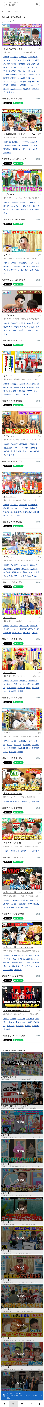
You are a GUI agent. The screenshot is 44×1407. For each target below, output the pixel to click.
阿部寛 (13, 1019)
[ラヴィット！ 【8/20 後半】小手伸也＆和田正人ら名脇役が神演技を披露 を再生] (22, 301)
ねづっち (16, 394)
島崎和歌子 (31, 959)
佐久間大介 (8, 569)
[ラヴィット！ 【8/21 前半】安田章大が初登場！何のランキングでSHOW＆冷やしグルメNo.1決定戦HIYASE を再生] (22, 241)
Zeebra (19, 515)
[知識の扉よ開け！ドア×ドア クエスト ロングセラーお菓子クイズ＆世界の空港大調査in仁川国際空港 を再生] (22, 120)
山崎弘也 (33, 142)
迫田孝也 (10, 1022)
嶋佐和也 (32, 82)
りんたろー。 (16, 89)
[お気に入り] (22, 1404)
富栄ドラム (11, 959)
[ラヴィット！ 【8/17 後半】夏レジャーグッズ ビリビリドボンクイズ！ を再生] (22, 659)
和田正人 (25, 394)
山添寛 (9, 576)
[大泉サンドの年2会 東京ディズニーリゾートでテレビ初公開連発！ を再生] (22, 779)
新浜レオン (27, 572)
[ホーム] (4, 1404)
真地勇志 (7, 153)
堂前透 (31, 74)
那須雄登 (21, 64)
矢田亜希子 (22, 71)
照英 (30, 904)
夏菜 (30, 955)
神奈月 (15, 149)
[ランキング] (30, 1404)
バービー (23, 149)
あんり (9, 60)
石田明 (13, 78)
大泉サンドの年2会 (12, 793)
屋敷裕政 (23, 82)
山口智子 (33, 145)
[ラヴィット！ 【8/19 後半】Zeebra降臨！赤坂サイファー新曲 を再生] (22, 483)
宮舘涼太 (33, 565)
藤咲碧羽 (17, 451)
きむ (32, 209)
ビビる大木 (31, 64)
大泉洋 (6, 801)
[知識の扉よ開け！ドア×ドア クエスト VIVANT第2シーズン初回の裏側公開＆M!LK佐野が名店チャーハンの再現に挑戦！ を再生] (22, 933)
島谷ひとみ (27, 451)
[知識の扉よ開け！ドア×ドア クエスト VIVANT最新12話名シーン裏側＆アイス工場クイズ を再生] (22, 878)
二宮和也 (21, 1019)
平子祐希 (14, 74)
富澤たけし (25, 801)
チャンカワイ (26, 966)
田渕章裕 (25, 209)
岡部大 (22, 962)
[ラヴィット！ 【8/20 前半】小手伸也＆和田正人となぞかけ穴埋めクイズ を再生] (22, 362)
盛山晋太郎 (32, 71)
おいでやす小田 (13, 209)
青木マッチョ (31, 391)
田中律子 (10, 908)
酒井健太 (23, 74)
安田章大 (10, 92)
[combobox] (22, 4)
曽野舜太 (7, 149)
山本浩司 (21, 688)
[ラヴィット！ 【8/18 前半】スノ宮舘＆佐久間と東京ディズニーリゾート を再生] (22, 543)
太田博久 (23, 85)
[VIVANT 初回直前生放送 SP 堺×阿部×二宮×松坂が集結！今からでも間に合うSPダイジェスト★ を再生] (22, 997)
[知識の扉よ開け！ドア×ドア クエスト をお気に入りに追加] (38, 133)
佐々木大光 (32, 149)
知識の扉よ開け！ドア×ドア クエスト (19, 134)
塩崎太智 (16, 145)
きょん (34, 576)
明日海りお (16, 572)
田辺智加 (17, 60)
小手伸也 (25, 142)
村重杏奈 (19, 908)
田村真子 (14, 57)
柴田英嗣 (12, 71)
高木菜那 (35, 1026)
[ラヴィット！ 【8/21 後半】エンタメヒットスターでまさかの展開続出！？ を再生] (22, 180)
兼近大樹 (26, 89)
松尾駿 (27, 1026)
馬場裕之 (23, 57)
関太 (28, 688)
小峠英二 (7, 142)
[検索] (13, 1404)
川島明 (6, 57)
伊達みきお (15, 801)
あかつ (27, 908)
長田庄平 (19, 1026)
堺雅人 (6, 1019)
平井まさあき (12, 82)
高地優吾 (23, 904)
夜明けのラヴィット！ (14, 48)
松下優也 (26, 633)
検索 (9, 11)
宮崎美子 (25, 145)
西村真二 (26, 576)
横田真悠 (12, 330)
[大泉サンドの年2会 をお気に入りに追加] (38, 793)
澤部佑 (24, 955)
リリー (6, 74)
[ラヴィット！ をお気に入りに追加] (38, 194)
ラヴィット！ (9, 194)
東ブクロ (10, 455)
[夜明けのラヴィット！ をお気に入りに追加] (38, 48)
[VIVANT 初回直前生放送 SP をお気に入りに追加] (38, 1010)
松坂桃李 (30, 1019)
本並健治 (26, 60)
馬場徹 (20, 691)
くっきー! (32, 85)
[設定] (39, 1404)
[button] (36, 4)
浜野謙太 (14, 85)
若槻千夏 (30, 67)
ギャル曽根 (22, 78)
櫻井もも (17, 576)
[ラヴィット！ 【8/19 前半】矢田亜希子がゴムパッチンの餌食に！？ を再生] (22, 422)
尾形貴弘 (7, 1029)
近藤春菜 (7, 145)
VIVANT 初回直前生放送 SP (16, 1010)
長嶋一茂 (10, 1026)
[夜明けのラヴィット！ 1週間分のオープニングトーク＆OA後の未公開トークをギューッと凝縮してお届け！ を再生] (22, 35)
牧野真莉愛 (11, 64)
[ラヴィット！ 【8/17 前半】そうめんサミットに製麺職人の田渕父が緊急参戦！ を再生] (22, 719)
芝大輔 (13, 67)
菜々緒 (33, 900)
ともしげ (21, 67)
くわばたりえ (14, 966)
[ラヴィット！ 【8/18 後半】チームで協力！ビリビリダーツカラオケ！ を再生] (22, 604)
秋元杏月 (7, 572)
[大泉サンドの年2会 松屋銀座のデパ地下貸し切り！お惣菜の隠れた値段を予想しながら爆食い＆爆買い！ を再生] (22, 829)
